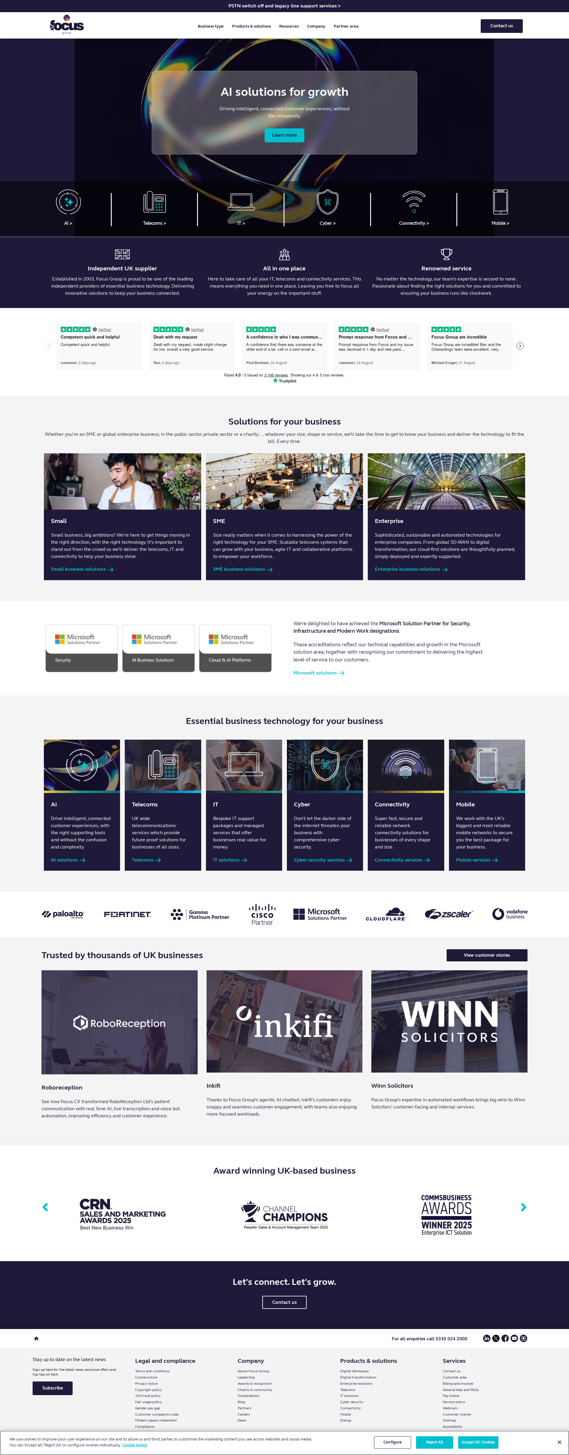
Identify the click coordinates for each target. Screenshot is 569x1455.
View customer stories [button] (487, 955)
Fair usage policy (148, 1402)
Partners (244, 1408)
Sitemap (449, 1420)
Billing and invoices (458, 1383)
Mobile (345, 1414)
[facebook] (505, 1341)
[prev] (45, 1207)
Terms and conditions (152, 1371)
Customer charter (457, 1414)
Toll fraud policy (148, 1396)
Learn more (284, 135)
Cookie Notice (134, 1445)
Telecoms (347, 1390)
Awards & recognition (255, 1383)
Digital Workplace (354, 1371)
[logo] (67, 26)
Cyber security (351, 1402)
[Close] (559, 1442)
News (242, 1420)
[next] (524, 1207)
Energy (345, 1420)
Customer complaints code (156, 1414)
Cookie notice (146, 1377)
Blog (241, 1402)
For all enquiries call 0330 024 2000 (429, 1338)
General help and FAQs (461, 1390)
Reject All (434, 1442)
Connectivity (350, 1408)
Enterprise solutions (356, 1383)
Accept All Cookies (478, 1442)
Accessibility (452, 1426)
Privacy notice (146, 1383)
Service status (454, 1402)
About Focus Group (253, 1371)
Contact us (501, 25)
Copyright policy (148, 1390)
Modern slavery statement (156, 1420)
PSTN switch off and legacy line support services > (284, 6)
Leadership (246, 1377)
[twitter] (496, 1341)
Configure (392, 1442)
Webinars (450, 1408)
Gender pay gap (147, 1408)
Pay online (451, 1396)
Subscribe (52, 1388)
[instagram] (524, 1341)
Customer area (454, 1377)
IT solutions (349, 1396)
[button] (212, 26)
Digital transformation (358, 1377)
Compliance (144, 1426)
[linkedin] (487, 1341)
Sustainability (248, 1396)
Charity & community (255, 1390)
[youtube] (514, 1341)
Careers (244, 1414)
